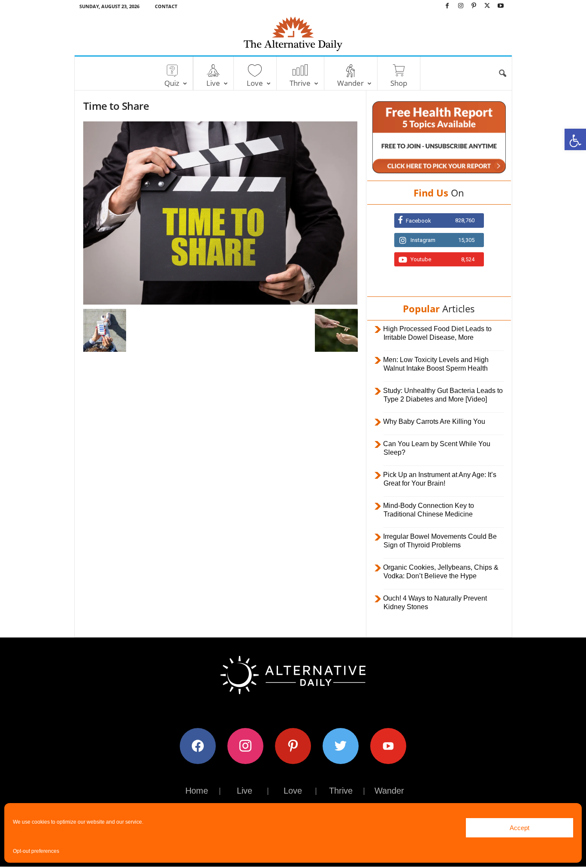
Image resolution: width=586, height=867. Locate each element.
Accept (519, 827)
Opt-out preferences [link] (36, 851)
